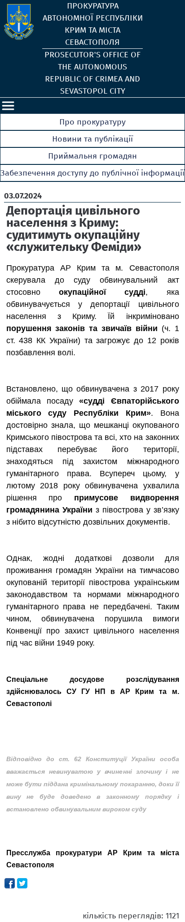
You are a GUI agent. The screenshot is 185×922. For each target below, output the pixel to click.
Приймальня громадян (92, 156)
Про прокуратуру (92, 122)
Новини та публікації (92, 139)
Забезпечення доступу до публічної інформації (92, 173)
